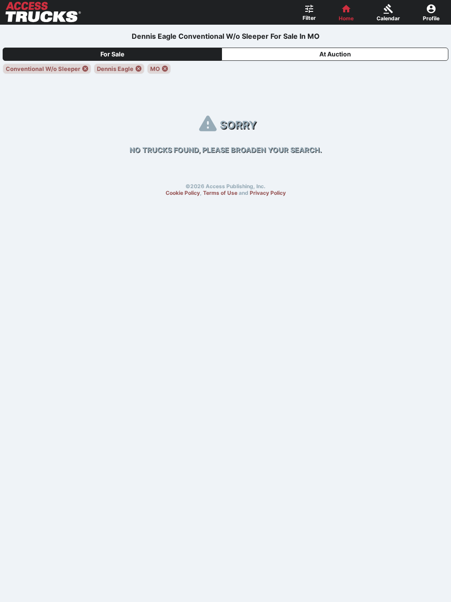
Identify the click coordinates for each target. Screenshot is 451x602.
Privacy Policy (268, 193)
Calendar (388, 18)
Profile (431, 18)
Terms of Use (220, 193)
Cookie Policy (183, 193)
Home (346, 18)
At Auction (335, 54)
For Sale (112, 54)
